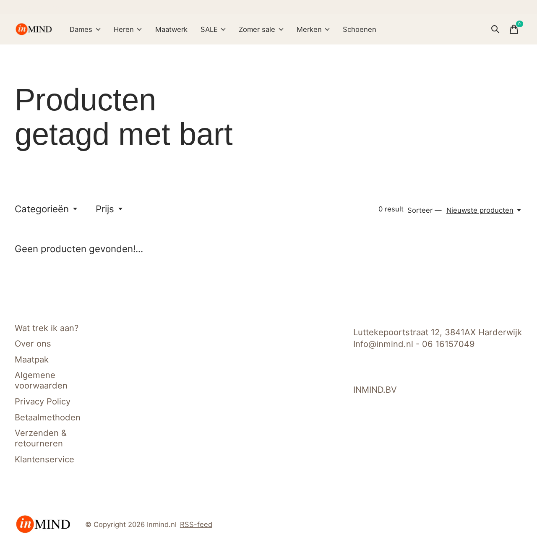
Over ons (33, 343)
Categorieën (42, 208)
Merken (309, 29)
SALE (209, 29)
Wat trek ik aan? (46, 328)
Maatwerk (171, 29)
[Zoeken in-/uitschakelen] (495, 29)
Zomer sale (257, 29)
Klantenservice (44, 459)
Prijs (105, 208)
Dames (81, 29)
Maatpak (32, 359)
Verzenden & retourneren (41, 438)
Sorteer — (424, 210)
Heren (124, 29)
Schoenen (359, 29)
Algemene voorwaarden (41, 380)
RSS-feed (196, 524)
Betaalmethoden (48, 417)
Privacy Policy (42, 401)
